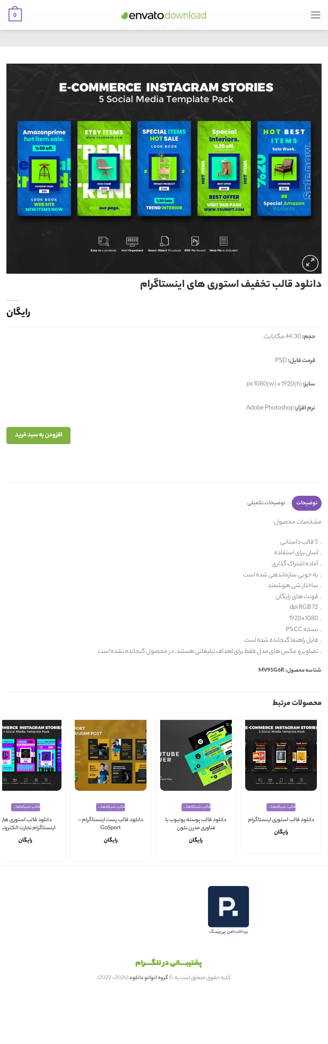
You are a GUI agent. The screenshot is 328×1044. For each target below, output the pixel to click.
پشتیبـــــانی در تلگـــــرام (168, 964)
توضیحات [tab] (306, 503)
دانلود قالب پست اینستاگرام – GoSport (110, 824)
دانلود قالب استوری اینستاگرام (281, 820)
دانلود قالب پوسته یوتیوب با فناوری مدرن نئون (195, 824)
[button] (316, 15)
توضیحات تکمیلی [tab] (266, 503)
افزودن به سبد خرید (38, 435)
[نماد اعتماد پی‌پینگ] (228, 910)
